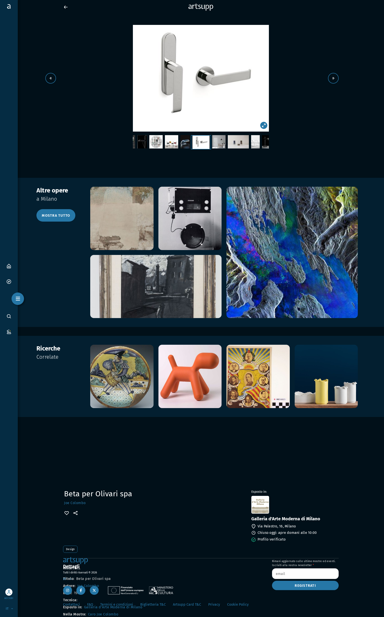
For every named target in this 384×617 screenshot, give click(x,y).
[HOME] (8, 266)
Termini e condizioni (116, 604)
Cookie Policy (238, 604)
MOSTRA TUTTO (56, 215)
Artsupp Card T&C (187, 604)
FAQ (90, 604)
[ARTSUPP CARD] (8, 331)
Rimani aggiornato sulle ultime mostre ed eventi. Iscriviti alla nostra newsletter (304, 563)
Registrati (305, 585)
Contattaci (71, 604)
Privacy (214, 604)
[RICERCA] (8, 316)
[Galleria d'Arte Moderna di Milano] (294, 505)
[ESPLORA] (8, 281)
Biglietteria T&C (153, 604)
